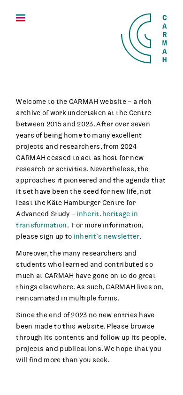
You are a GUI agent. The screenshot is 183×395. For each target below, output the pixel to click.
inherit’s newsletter (106, 236)
